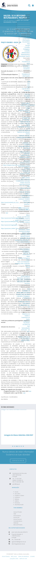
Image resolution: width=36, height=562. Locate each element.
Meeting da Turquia (24, 229)
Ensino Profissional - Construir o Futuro (24, 209)
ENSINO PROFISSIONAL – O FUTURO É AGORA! (22, 241)
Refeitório (27, 90)
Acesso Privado (18, 512)
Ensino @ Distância (24, 130)
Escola (28, 13)
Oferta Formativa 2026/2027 (25, 152)
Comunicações (25, 339)
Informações (26, 40)
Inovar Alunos (17, 515)
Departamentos (25, 54)
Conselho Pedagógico (26, 48)
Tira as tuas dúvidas (24, 146)
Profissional (26, 172)
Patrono (27, 25)
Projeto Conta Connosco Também (24, 198)
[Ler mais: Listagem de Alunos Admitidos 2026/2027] (18, 421)
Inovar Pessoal (17, 519)
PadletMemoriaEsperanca (27, 105)
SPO (28, 83)
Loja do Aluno (26, 89)
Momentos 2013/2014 (23, 278)
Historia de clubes (25, 188)
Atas (28, 43)
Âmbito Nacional (25, 183)
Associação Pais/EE (24, 56)
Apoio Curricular (25, 179)
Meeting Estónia (25, 235)
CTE (29, 128)
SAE (29, 81)
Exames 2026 (26, 170)
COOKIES (32, 556)
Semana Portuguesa (24, 258)
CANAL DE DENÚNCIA (23, 556)
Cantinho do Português (26, 201)
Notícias (27, 265)
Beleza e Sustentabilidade (25, 194)
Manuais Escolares (24, 157)
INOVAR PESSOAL (9, 31)
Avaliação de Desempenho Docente (23, 291)
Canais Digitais (25, 103)
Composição (26, 38)
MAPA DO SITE (23, 558)
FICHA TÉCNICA (6, 556)
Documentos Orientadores (26, 118)
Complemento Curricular (23, 181)
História (27, 24)
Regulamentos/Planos (24, 126)
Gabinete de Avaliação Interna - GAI (24, 305)
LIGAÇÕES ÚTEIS (14, 558)
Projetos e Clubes (25, 173)
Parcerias (27, 283)
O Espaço (27, 27)
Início (28, 11)
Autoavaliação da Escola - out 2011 (25, 329)
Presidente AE (26, 74)
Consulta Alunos (18, 521)
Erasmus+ (27, 204)
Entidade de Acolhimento (26, 253)
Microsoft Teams (18, 524)
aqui (7, 213)
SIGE (8, 29)
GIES (28, 85)
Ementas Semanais (27, 95)
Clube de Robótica (24, 192)
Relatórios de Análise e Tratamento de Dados (25, 316)
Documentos (26, 42)
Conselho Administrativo (26, 51)
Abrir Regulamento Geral (18, 544)
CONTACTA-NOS (17, 460)
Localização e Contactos (26, 143)
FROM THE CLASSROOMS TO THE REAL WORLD (22, 221)
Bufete (28, 98)
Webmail (16, 523)
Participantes (26, 251)
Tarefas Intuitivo (25, 155)
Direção (27, 45)
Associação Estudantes (26, 68)
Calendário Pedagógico (23, 296)
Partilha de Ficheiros (24, 301)
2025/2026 (27, 161)
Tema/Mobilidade (25, 249)
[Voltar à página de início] (10, 4)
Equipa (28, 108)
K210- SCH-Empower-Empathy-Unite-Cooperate (22, 262)
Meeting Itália (26, 233)
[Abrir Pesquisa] (29, 6)
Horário (28, 107)
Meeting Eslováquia (24, 231)
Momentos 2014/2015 (23, 280)
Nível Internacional (24, 184)
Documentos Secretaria (23, 294)
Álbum (28, 215)
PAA (28, 289)
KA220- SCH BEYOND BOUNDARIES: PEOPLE (23, 217)
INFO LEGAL (14, 556)
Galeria (28, 267)
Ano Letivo (27, 148)
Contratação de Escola (23, 137)
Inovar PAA (16, 517)
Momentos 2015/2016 (23, 281)
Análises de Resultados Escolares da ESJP (26, 323)
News (28, 256)
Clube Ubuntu (26, 177)
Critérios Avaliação (24, 121)
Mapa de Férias (25, 340)
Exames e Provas (25, 163)
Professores (26, 298)
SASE (28, 87)
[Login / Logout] (33, 6)
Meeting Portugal (25, 238)
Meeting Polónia (25, 236)
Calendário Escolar (24, 135)
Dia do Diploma (25, 276)
